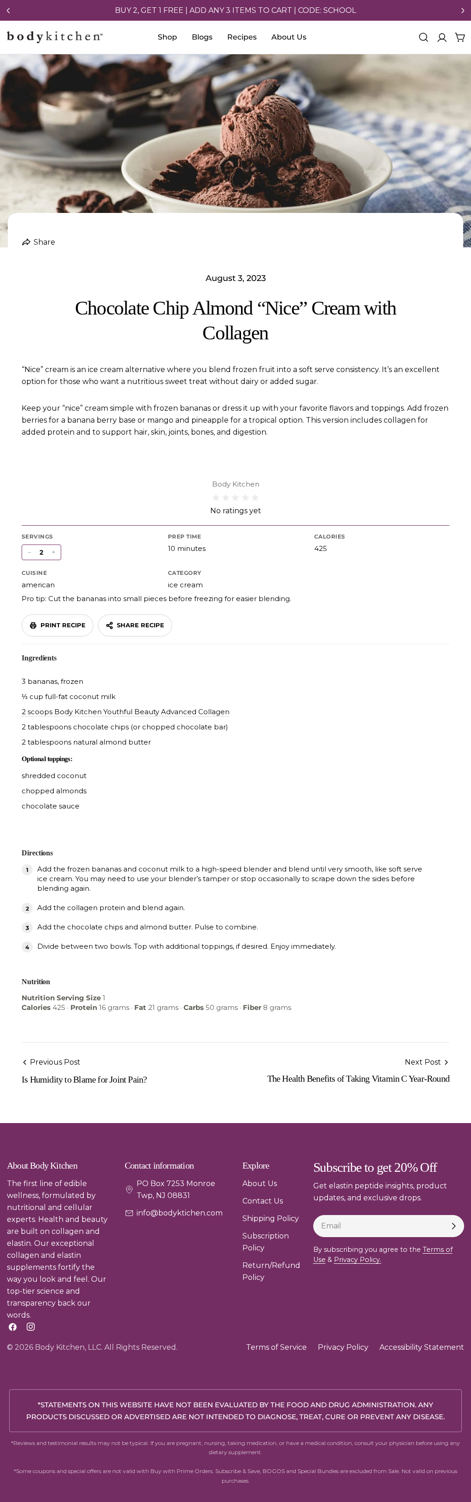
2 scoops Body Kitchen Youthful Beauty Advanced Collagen (126, 711)
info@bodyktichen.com (180, 1213)
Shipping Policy (270, 1218)
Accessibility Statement (421, 1347)
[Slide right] (463, 10)
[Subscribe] (453, 1226)
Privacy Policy (343, 1347)
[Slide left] (8, 10)
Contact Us (262, 1201)
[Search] (423, 37)
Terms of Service (276, 1347)
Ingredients (39, 658)
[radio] (216, 497)
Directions (37, 853)
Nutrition (36, 982)
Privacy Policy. (357, 1259)
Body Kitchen (60, 1347)
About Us (259, 1183)
